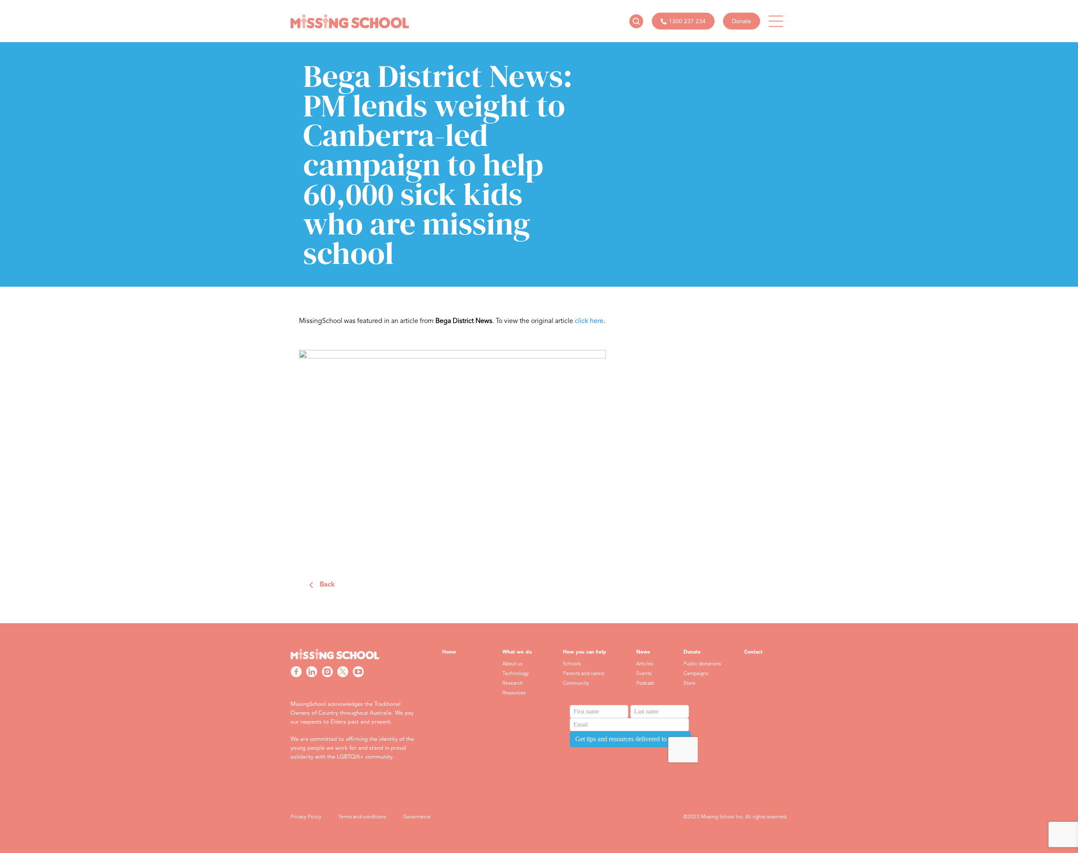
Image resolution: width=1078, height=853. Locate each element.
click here (589, 321)
